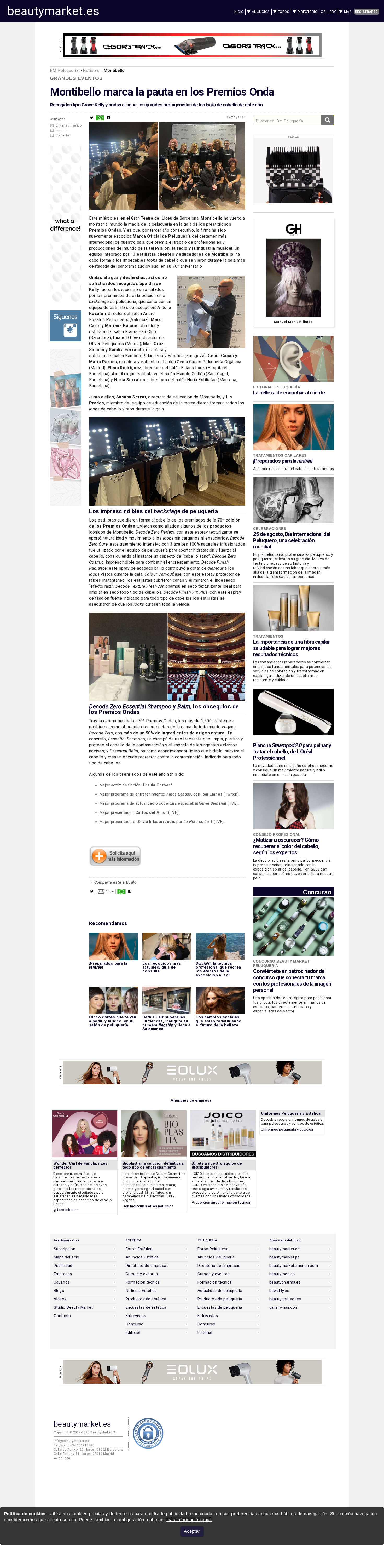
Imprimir (61, 130)
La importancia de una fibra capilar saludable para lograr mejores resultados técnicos (291, 648)
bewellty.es (279, 1291)
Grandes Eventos (76, 78)
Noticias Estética (141, 1291)
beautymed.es (282, 1274)
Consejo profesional (277, 834)
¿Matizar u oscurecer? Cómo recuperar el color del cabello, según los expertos (286, 846)
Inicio (239, 12)
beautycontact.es (285, 1299)
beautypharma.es (285, 1282)
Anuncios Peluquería (216, 1257)
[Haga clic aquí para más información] (115, 864)
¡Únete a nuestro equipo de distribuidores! (217, 1165)
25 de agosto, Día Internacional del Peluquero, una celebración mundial (291, 540)
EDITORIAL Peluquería (276, 387)
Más (348, 12)
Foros (283, 12)
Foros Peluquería (212, 1249)
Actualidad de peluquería (219, 1291)
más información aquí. (189, 1519)
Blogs (59, 1291)
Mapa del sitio (66, 1257)
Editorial (133, 1333)
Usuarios (62, 1282)
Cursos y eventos (142, 1274)
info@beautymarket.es (71, 1441)
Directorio (308, 12)
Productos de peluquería (219, 1299)
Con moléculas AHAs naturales (148, 1206)
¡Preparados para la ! (283, 461)
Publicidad (63, 1266)
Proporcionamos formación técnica (221, 1202)
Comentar (63, 135)
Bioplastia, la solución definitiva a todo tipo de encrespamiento (153, 1165)
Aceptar (192, 1531)
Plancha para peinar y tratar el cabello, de (292, 751)
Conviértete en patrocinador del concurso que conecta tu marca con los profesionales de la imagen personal (292, 980)
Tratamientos (268, 636)
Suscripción (64, 1249)
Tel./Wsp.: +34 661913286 (74, 1445)
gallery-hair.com (283, 1307)
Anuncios (261, 12)
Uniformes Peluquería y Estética (291, 1113)
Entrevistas (136, 1316)
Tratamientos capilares (279, 455)
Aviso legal (62, 1458)
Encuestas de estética (146, 1307)
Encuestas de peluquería (219, 1307)
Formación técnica (143, 1282)
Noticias (91, 70)
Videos (60, 1299)
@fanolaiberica (65, 1210)
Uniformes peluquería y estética (287, 1129)
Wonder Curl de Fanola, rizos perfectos (80, 1165)
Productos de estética (146, 1299)
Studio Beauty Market (73, 1307)
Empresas (63, 1274)
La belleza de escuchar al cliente (289, 393)
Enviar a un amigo (69, 125)
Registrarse (366, 12)
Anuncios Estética (142, 1257)
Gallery (328, 12)
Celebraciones (269, 529)
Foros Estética (139, 1249)
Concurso (317, 892)
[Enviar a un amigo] (106, 892)
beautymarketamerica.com (293, 1266)
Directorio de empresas (147, 1266)
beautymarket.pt (284, 1257)
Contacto (62, 1316)
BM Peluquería (64, 70)
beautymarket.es (53, 11)
